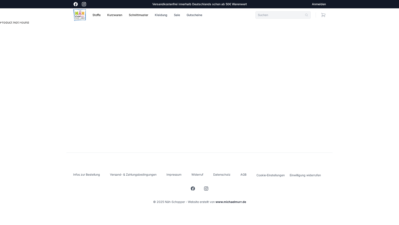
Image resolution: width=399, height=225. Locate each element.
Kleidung (161, 15)
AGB (243, 174)
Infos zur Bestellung (86, 174)
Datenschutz (221, 174)
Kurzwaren (114, 15)
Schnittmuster (138, 15)
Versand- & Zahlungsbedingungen (133, 174)
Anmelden (319, 4)
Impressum (173, 174)
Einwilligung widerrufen (305, 175)
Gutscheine (194, 15)
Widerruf (197, 174)
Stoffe (96, 15)
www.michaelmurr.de (231, 202)
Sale (177, 15)
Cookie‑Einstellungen (270, 175)
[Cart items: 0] (323, 15)
